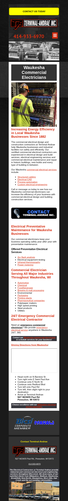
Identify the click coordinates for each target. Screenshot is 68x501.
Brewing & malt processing (31, 290)
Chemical (22, 285)
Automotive (23, 282)
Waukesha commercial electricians (40, 337)
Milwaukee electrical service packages (41, 406)
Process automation (27, 182)
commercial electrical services (42, 169)
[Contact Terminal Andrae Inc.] (34, 213)
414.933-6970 (34, 464)
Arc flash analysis (26, 257)
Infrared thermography (29, 262)
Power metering (25, 265)
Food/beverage (25, 288)
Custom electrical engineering (32, 184)
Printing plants (25, 298)
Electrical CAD (25, 179)
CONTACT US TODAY (34, 11)
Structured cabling (27, 177)
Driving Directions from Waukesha (29, 345)
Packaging (23, 295)
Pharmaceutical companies (31, 300)
